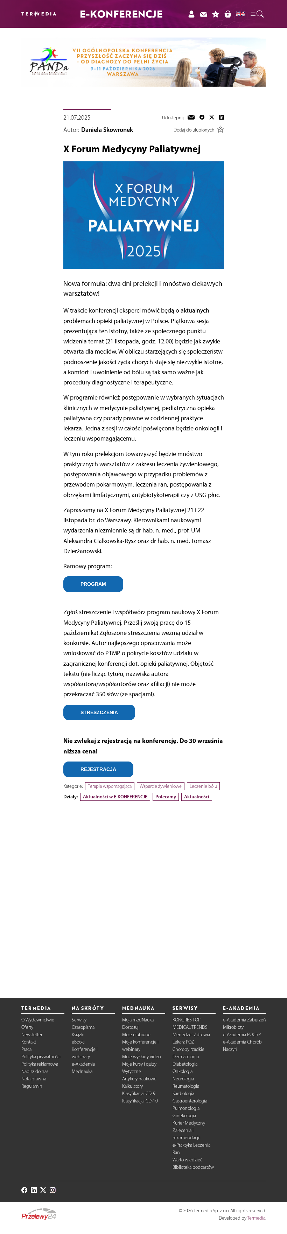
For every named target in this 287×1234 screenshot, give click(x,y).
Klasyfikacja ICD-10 (140, 1101)
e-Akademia (83, 1064)
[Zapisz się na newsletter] (203, 13)
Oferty (27, 1027)
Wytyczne (131, 1071)
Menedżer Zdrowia (191, 1035)
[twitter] (211, 118)
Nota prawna (33, 1079)
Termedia (256, 1218)
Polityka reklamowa (39, 1064)
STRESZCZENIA (99, 712)
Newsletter (31, 1035)
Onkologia (182, 1071)
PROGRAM (93, 584)
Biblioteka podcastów (193, 1167)
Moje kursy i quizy (139, 1064)
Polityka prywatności (41, 1057)
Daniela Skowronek (107, 130)
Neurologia (183, 1079)
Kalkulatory (132, 1086)
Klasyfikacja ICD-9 (138, 1093)
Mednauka (82, 1071)
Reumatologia (186, 1086)
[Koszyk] (227, 13)
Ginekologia (184, 1116)
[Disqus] (143, 893)
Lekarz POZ (183, 1042)
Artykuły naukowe (139, 1079)
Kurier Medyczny (189, 1123)
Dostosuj (130, 1027)
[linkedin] (221, 118)
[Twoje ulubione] (215, 13)
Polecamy (165, 796)
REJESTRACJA (98, 769)
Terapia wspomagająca (110, 786)
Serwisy (79, 1020)
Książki (78, 1035)
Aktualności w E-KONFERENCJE (115, 796)
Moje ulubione (136, 1035)
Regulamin (31, 1086)
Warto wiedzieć (187, 1160)
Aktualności (196, 796)
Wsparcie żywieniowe (161, 786)
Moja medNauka (138, 1020)
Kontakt (28, 1042)
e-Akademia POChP (242, 1035)
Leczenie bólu (203, 786)
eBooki (78, 1042)
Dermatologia (186, 1057)
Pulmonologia (186, 1108)
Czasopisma (83, 1027)
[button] (256, 14)
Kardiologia (183, 1093)
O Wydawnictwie (37, 1020)
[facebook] (202, 118)
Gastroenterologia (190, 1101)
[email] (191, 118)
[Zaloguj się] (191, 13)
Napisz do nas (34, 1071)
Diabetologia (185, 1064)
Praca (26, 1049)
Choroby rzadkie (188, 1049)
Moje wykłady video (141, 1057)
